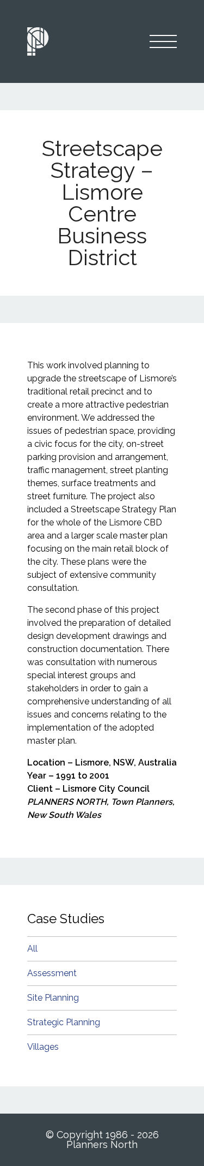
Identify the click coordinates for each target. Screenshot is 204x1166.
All (32, 948)
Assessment (52, 973)
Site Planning (53, 997)
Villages (43, 1047)
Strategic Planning (63, 1022)
